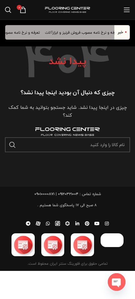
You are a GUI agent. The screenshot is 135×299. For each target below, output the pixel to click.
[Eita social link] (58, 223)
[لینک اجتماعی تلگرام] (28, 223)
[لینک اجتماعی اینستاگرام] (107, 223)
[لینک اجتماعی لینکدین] (77, 223)
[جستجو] (8, 9)
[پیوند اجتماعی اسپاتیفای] (67, 223)
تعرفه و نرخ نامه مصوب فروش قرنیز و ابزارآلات (83, 32)
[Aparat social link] (38, 223)
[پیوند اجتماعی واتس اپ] (48, 223)
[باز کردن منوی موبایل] (126, 9)
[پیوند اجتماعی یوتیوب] (97, 223)
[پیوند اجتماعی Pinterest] (87, 223)
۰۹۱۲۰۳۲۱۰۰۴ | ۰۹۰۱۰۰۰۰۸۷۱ (56, 194)
